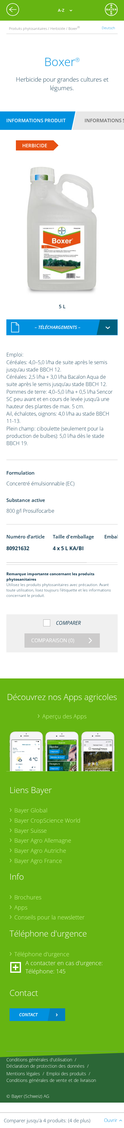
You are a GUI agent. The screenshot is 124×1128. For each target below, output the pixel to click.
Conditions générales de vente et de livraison (51, 1080)
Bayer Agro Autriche (40, 850)
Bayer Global (30, 810)
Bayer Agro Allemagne (42, 840)
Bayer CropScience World (47, 820)
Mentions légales (23, 1074)
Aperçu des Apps (64, 716)
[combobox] (61, 327)
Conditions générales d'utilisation (39, 1060)
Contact (28, 1014)
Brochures (27, 897)
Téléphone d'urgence (41, 954)
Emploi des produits (66, 1074)
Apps (20, 907)
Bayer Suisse (30, 830)
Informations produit (35, 120)
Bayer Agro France (38, 860)
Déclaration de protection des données (45, 1066)
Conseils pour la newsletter (49, 917)
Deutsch (108, 27)
